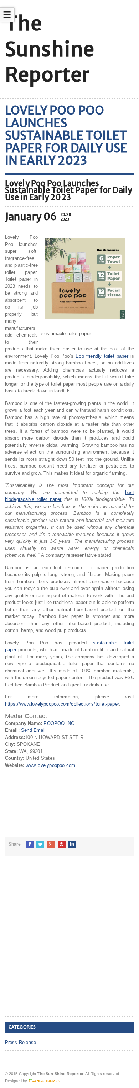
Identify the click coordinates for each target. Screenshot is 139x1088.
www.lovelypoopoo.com (50, 765)
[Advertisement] (69, 942)
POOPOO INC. (59, 723)
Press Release (20, 1042)
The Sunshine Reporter (50, 49)
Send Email (33, 730)
